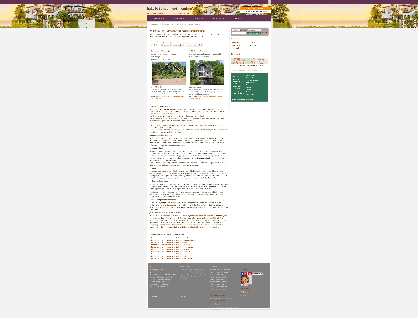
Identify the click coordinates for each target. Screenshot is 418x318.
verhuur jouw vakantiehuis (220, 270)
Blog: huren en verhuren (159, 284)
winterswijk (176, 24)
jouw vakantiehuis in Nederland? (205, 216)
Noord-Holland (251, 76)
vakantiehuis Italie (217, 284)
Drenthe (236, 79)
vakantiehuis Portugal (218, 282)
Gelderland (237, 86)
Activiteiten (182, 2)
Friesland (236, 84)
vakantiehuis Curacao (218, 289)
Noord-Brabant (238, 93)
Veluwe (248, 90)
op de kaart (176, 125)
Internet (253, 42)
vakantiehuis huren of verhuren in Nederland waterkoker (171, 258)
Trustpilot (244, 270)
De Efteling (179, 132)
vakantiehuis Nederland (219, 272)
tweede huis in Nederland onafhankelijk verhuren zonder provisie (192, 227)
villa (192, 121)
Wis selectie (154, 45)
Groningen (236, 88)
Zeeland (248, 92)
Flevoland (236, 81)
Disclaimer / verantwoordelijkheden (163, 274)
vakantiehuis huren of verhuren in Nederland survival (170, 252)
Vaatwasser (236, 45)
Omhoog (242, 295)
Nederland (165, 24)
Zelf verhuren (215, 2)
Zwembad (235, 48)
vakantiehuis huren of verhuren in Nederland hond (169, 238)
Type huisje (170, 2)
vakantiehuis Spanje (217, 279)
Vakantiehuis (153, 24)
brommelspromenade (192, 24)
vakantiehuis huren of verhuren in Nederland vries (168, 256)
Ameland (173, 163)
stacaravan (168, 121)
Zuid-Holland (250, 94)
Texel (151, 163)
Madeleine (245, 288)
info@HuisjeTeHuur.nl (217, 301)
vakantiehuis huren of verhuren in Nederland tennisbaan (171, 254)
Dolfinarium (171, 205)
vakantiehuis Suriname (219, 286)
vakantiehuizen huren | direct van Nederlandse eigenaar (168, 13)
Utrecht (248, 87)
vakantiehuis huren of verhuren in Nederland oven (169, 242)
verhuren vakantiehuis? (218, 295)
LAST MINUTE (239, 18)
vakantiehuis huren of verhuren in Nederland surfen (169, 249)
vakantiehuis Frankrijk (218, 277)
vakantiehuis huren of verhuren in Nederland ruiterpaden (171, 247)
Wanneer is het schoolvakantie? (161, 277)
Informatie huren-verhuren (160, 279)
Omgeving (194, 2)
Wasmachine (254, 45)
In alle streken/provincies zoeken (243, 100)
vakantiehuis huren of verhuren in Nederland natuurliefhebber (173, 240)
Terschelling (250, 82)
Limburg (236, 91)
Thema (204, 2)
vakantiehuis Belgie (217, 274)
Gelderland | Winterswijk (160, 51)
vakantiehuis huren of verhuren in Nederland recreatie (170, 245)
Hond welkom (237, 42)
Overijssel (249, 78)
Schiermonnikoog (252, 80)
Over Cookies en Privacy (159, 286)
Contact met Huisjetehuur (159, 282)
